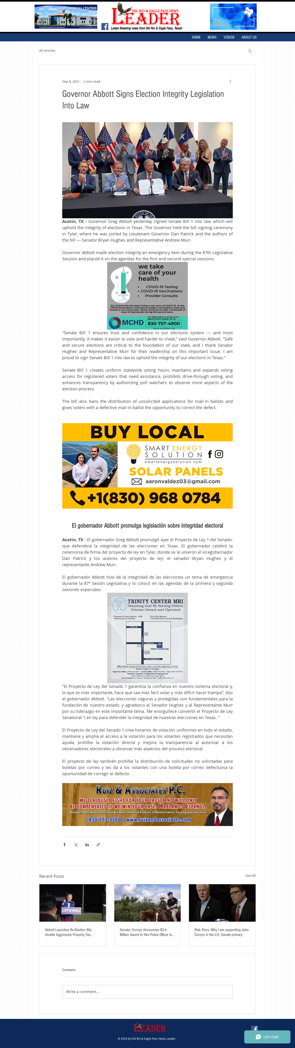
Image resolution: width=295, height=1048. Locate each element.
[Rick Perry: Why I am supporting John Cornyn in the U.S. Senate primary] (222, 903)
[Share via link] (98, 844)
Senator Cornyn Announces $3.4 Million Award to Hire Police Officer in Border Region (146, 932)
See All (250, 875)
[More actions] (230, 81)
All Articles (47, 50)
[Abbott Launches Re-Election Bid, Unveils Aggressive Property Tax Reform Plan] (72, 903)
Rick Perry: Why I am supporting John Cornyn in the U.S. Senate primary (222, 932)
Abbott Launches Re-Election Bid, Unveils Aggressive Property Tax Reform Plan (68, 932)
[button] (250, 50)
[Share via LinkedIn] (87, 844)
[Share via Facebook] (64, 844)
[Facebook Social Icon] (104, 26)
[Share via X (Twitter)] (76, 844)
